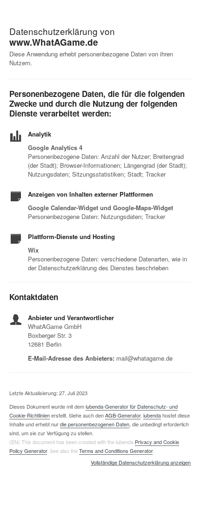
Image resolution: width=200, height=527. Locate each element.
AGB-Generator (122, 415)
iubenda (152, 415)
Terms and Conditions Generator (116, 450)
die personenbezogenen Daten (94, 424)
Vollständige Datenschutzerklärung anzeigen (141, 462)
